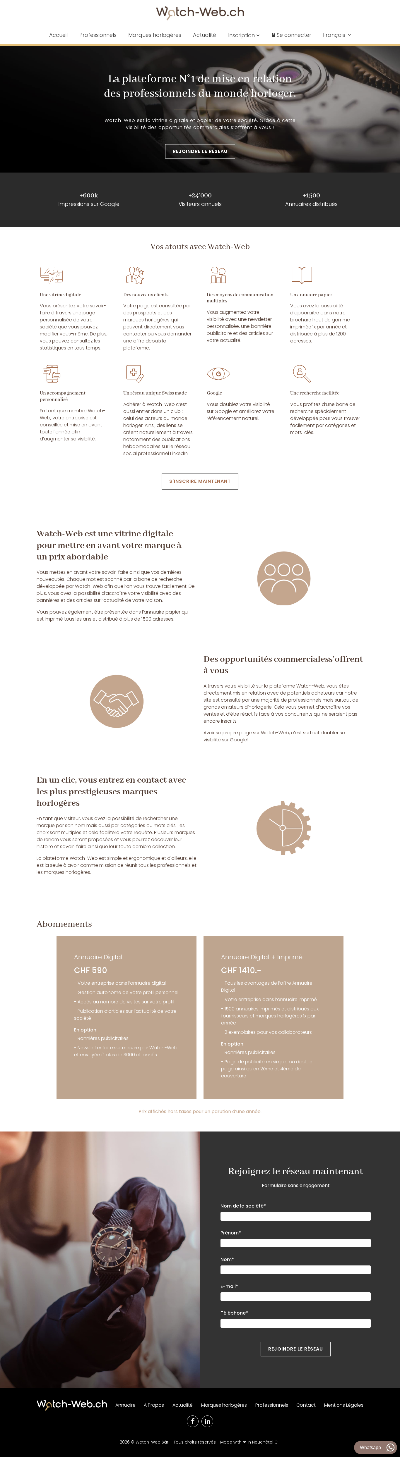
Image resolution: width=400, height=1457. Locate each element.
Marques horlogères (154, 35)
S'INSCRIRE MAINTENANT (200, 481)
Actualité (204, 35)
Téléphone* (234, 1313)
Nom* (227, 1259)
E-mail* (229, 1286)
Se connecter (293, 35)
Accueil (58, 35)
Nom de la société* (243, 1206)
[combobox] (337, 35)
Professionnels (98, 35)
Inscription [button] (242, 35)
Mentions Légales (343, 1405)
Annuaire (125, 1405)
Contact (306, 1405)
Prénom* (230, 1232)
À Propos (154, 1405)
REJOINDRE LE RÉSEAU (200, 151)
